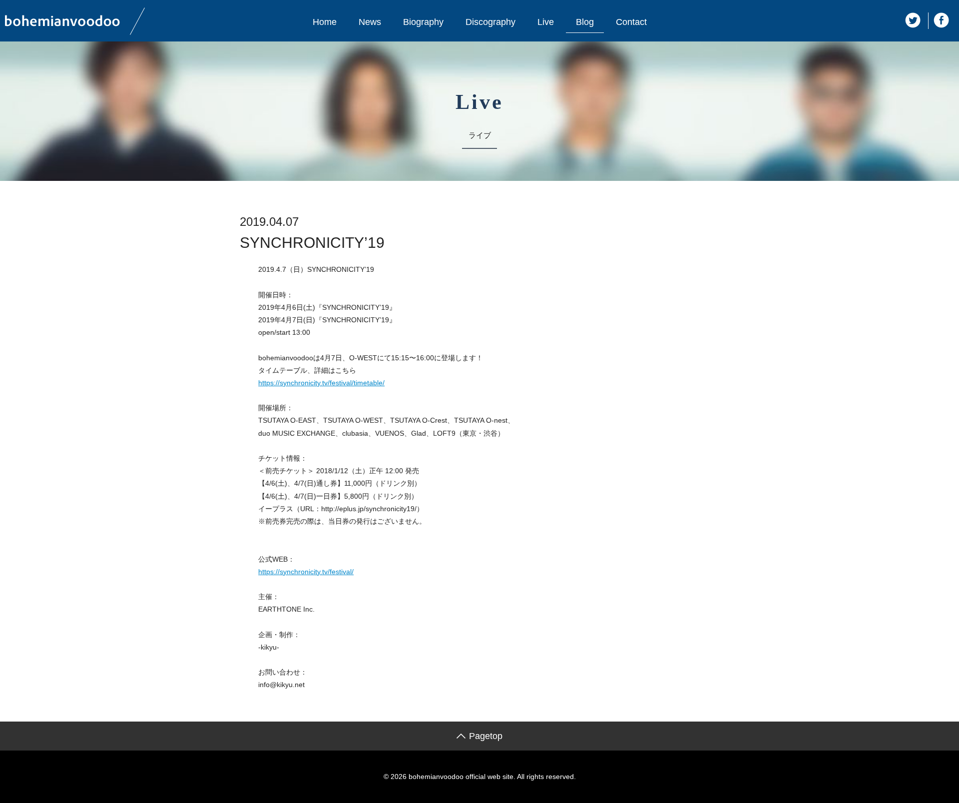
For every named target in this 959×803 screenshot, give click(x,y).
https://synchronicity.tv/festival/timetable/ (321, 383)
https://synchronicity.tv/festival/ (306, 572)
